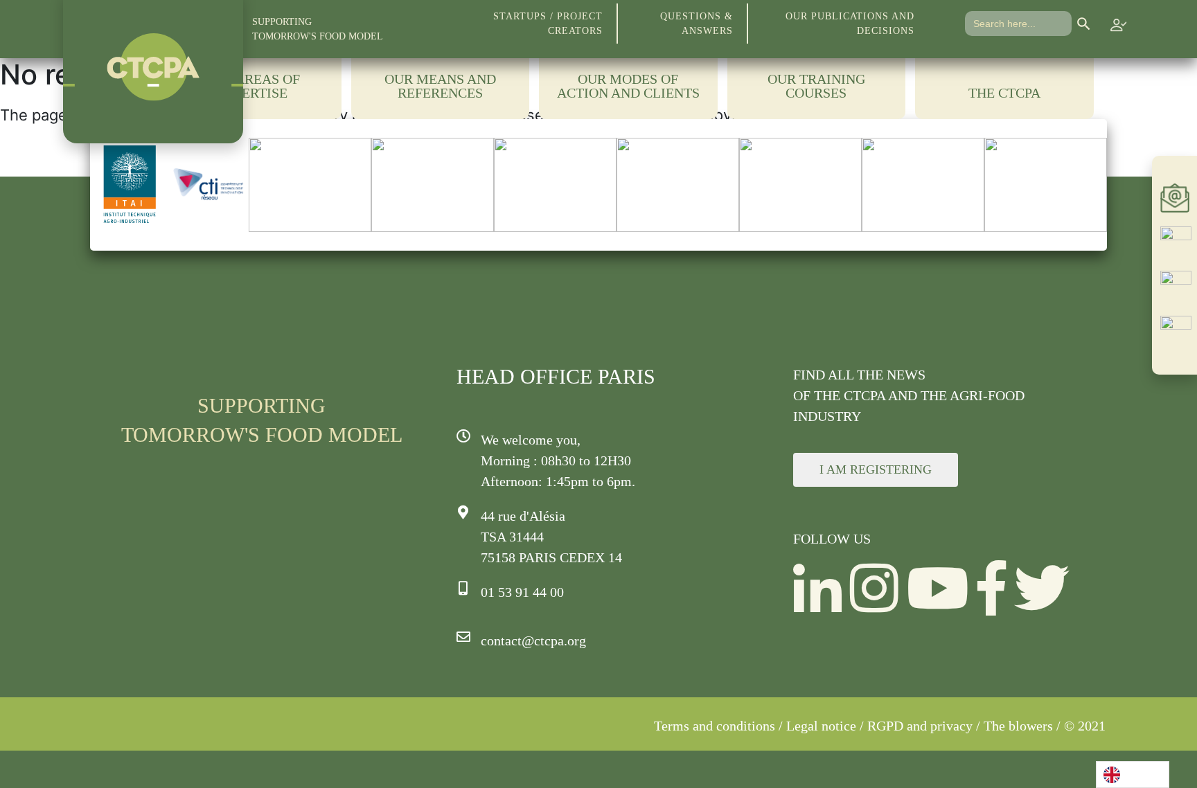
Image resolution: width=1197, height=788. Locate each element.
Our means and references (440, 86)
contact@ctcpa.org (533, 640)
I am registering (875, 469)
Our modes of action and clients (628, 86)
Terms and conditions (714, 725)
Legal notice (821, 725)
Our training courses (816, 86)
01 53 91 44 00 (522, 592)
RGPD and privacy (920, 725)
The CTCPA (1004, 92)
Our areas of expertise (252, 86)
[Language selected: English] (1132, 774)
